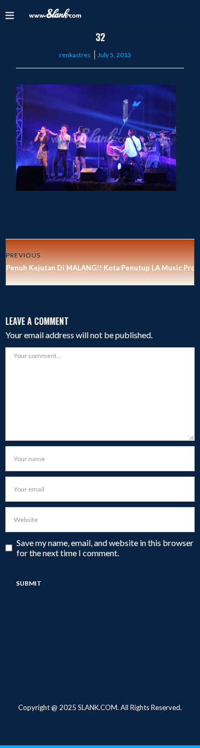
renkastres (75, 55)
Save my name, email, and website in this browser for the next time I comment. (105, 547)
